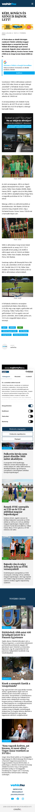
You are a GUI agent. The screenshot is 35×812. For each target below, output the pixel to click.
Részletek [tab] (17, 376)
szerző (12, 345)
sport (4, 327)
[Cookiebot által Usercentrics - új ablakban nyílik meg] (25, 372)
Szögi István (6, 335)
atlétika (12, 327)
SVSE (20, 327)
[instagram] (23, 799)
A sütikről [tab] (29, 376)
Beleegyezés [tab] (6, 376)
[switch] (30, 411)
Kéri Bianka (23, 331)
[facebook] (18, 799)
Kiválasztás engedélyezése (17, 434)
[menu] (32, 4)
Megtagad (17, 439)
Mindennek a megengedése (17, 429)
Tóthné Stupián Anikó (9, 331)
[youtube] (12, 799)
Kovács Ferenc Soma (20, 335)
